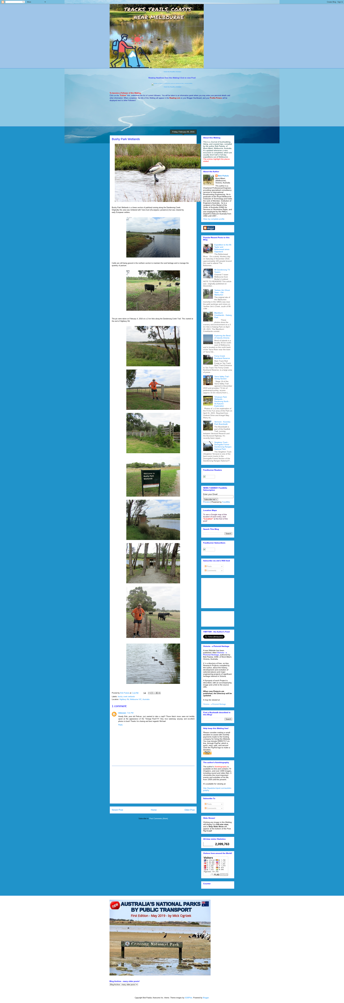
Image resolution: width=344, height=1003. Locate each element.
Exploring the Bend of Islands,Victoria (222, 336)
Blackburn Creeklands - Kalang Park (223, 315)
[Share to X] (154, 693)
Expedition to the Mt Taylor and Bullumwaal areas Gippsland (222, 248)
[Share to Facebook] (157, 693)
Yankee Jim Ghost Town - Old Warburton (222, 292)
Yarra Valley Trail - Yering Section (222, 377)
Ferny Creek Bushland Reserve (222, 357)
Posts (209, 566)
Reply (120, 725)
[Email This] (149, 693)
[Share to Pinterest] (159, 693)
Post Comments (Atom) (158, 818)
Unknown (122, 713)
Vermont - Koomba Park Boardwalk (222, 423)
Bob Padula (223, 176)
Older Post (189, 810)
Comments (211, 570)
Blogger (206, 998)
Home (154, 810)
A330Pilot (188, 998)
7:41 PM (130, 713)
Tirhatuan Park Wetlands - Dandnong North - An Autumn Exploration (222, 401)
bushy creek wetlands (126, 697)
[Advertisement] (153, 785)
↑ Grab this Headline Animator (172, 71)
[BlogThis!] (151, 693)
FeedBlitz (226, 502)
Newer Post (117, 810)
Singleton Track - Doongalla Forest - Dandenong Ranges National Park (222, 445)
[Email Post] (144, 693)
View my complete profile (213, 219)
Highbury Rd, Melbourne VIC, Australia (134, 699)
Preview (206, 502)
